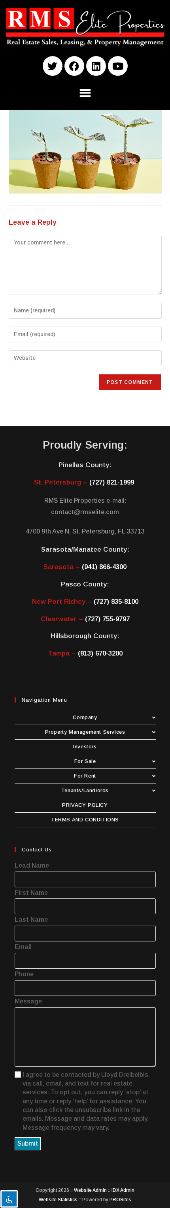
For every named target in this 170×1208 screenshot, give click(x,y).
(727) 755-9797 (107, 619)
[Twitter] (52, 66)
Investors (84, 747)
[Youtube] (118, 66)
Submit (27, 1143)
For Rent (85, 776)
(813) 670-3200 (100, 653)
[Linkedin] (96, 66)
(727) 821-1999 (111, 482)
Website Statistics (58, 1199)
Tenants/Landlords (85, 790)
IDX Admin (122, 1190)
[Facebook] (74, 66)
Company (85, 717)
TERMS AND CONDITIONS (85, 820)
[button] (85, 93)
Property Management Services (85, 732)
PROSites (120, 1199)
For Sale (85, 761)
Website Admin (90, 1190)
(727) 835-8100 (116, 601)
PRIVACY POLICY (85, 805)
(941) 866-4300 (104, 567)
